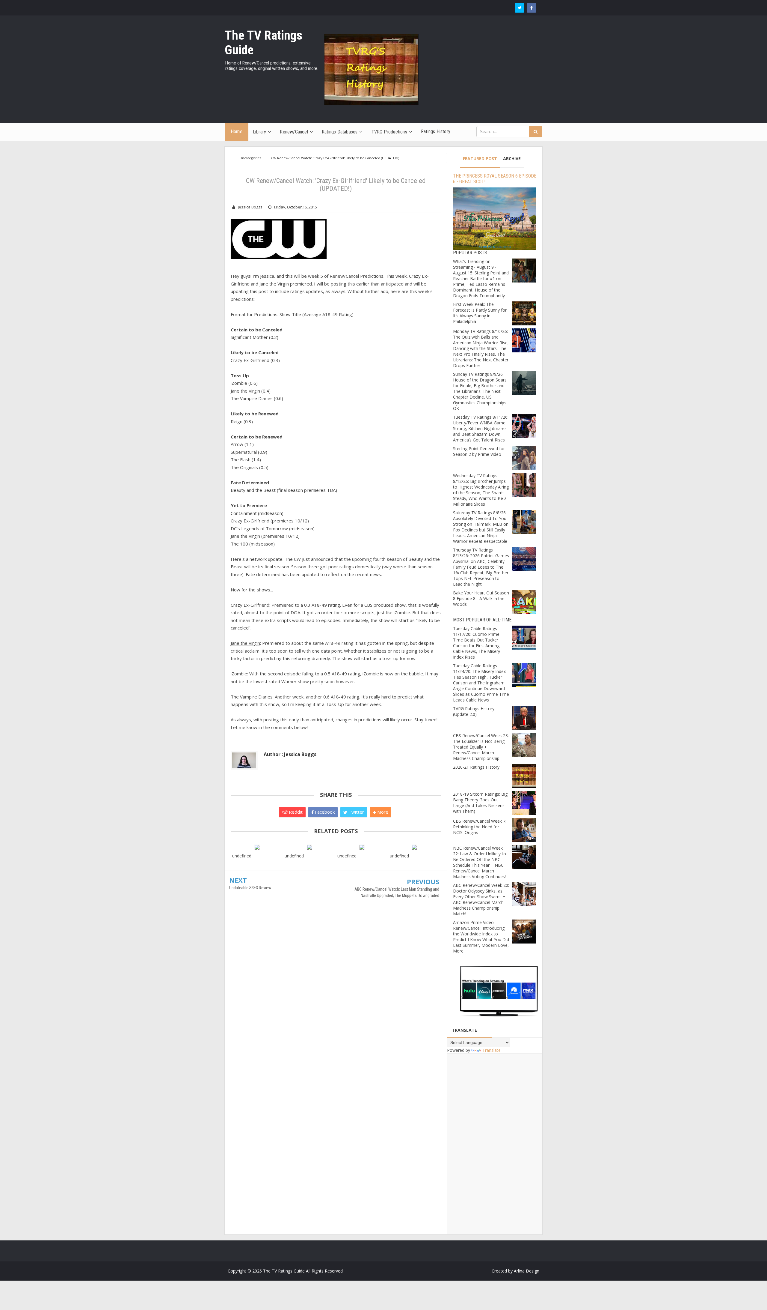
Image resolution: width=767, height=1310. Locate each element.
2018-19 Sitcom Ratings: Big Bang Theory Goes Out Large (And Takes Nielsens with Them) (480, 802)
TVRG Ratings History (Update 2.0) (473, 711)
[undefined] (257, 846)
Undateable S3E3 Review (250, 887)
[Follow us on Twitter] (519, 8)
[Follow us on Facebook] (531, 8)
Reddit (295, 812)
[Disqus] (336, 994)
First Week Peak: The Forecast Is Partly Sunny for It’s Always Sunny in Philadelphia (480, 312)
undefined (241, 856)
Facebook (324, 812)
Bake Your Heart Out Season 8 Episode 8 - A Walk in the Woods (481, 598)
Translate (491, 1050)
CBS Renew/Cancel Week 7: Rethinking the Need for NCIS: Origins (479, 826)
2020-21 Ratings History (476, 767)
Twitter (355, 812)
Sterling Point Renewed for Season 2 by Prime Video (479, 451)
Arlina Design (526, 1271)
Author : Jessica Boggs (290, 754)
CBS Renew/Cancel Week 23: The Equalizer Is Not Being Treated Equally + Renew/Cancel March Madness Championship (481, 747)
